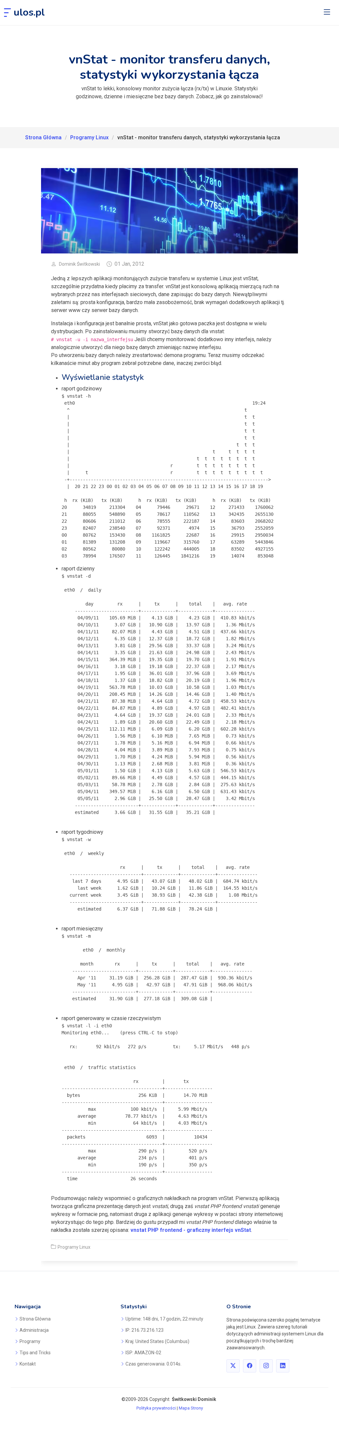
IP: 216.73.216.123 (144, 1330)
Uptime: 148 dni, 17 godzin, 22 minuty (164, 1319)
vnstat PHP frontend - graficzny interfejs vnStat (190, 1230)
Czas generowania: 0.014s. (153, 1364)
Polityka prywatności (156, 1408)
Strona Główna (43, 137)
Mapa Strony (191, 1408)
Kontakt (28, 1364)
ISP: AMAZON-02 (143, 1352)
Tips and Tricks (35, 1352)
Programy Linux (89, 137)
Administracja (34, 1330)
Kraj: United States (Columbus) (157, 1341)
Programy (30, 1341)
